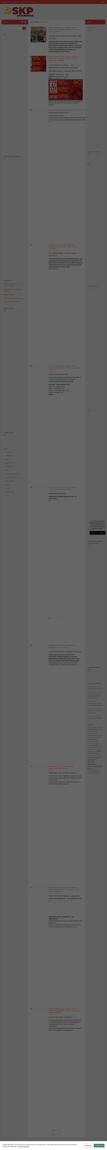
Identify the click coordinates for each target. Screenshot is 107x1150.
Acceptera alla (99, 1145)
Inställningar (88, 1145)
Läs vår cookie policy (23, 1146)
